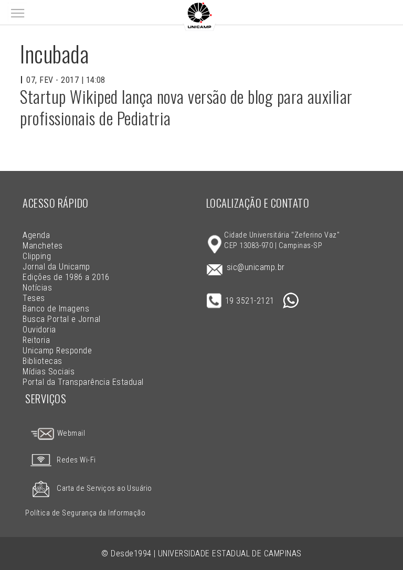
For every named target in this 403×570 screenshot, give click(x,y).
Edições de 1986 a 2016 (66, 277)
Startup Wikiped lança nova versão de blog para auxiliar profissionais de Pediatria (186, 107)
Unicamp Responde (57, 351)
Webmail (70, 433)
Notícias (37, 288)
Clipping (37, 256)
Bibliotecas (42, 361)
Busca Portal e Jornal (61, 319)
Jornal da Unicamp (56, 267)
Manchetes (42, 246)
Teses (34, 298)
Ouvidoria (39, 330)
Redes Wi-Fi (76, 460)
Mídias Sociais (49, 372)
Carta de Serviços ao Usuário (104, 488)
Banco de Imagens (56, 309)
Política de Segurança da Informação (85, 513)
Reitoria (36, 340)
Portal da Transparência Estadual (83, 382)
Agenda (36, 235)
